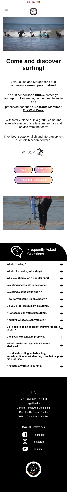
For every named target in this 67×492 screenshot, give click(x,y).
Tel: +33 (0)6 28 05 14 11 (33, 399)
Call (23, 169)
